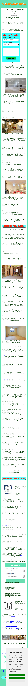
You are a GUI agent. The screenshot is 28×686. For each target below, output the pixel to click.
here (21, 555)
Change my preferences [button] (17, 681)
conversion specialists (7, 177)
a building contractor (11, 626)
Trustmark (4, 355)
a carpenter (8, 629)
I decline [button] (17, 678)
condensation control (15, 621)
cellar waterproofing (7, 627)
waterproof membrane (19, 197)
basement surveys (17, 511)
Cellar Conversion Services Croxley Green (13, 561)
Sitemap (3, 670)
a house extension (15, 628)
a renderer (9, 622)
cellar (3, 110)
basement (24, 139)
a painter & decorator (18, 615)
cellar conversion (6, 385)
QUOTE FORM (4, 525)
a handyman (21, 623)
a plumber (24, 627)
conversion (17, 147)
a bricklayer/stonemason (18, 620)
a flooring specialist (11, 617)
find (6, 529)
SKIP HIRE (18, 630)
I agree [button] (16, 675)
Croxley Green (5, 379)
